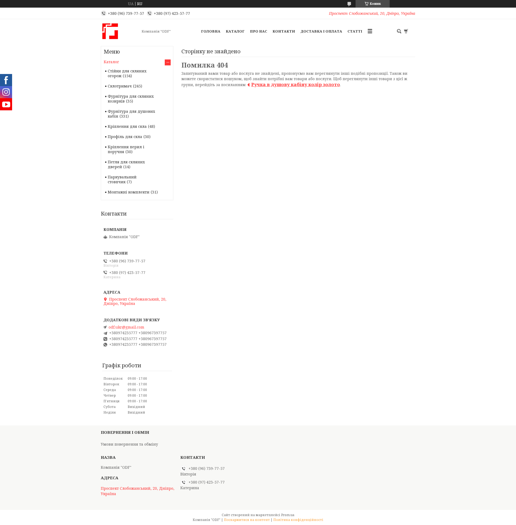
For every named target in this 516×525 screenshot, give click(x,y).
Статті (354, 31)
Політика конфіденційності (298, 519)
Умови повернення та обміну (129, 444)
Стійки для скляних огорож (127, 73)
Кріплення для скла (127, 126)
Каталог (235, 31)
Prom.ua (287, 515)
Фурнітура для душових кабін (131, 114)
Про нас (258, 31)
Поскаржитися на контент (247, 519)
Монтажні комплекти (128, 192)
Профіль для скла (125, 136)
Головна (210, 31)
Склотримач (120, 86)
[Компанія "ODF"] (119, 31)
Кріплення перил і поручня (126, 149)
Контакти (284, 31)
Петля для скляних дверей (126, 164)
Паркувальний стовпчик (122, 179)
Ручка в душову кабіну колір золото (295, 84)
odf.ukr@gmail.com (126, 327)
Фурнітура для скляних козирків (131, 99)
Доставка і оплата (321, 31)
